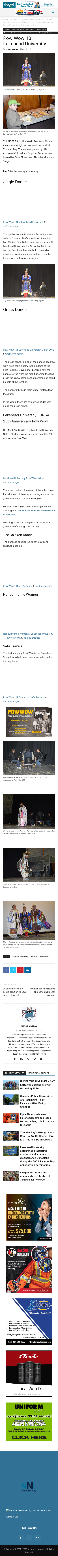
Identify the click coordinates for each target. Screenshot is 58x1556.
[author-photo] (29, 1021)
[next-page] (10, 1187)
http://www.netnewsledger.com (29, 1030)
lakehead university (20, 956)
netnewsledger (11, 226)
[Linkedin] (27, 970)
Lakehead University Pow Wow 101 (22, 478)
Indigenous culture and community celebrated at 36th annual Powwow (35, 1176)
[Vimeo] (35, 1059)
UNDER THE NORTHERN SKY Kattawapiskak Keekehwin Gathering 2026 (37, 1085)
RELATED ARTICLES (14, 1073)
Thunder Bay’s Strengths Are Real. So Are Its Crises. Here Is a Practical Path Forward (37, 1136)
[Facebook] (6, 970)
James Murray (12, 49)
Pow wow (44, 956)
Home (5, 19)
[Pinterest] (20, 970)
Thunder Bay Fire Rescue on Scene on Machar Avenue (42, 992)
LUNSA (34, 956)
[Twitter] (13, 970)
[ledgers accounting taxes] (29, 1321)
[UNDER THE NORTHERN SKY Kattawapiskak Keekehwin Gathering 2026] (11, 1085)
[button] (5, 12)
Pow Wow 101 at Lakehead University (23, 222)
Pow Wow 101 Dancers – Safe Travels (23, 697)
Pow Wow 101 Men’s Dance (17, 586)
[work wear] (29, 1269)
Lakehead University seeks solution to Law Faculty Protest (14, 992)
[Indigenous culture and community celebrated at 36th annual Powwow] (11, 1176)
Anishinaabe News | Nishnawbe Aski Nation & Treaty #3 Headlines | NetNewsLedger (28, 23)
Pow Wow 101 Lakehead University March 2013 (28, 349)
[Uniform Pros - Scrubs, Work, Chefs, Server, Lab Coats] (29, 1422)
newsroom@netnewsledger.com (35, 1516)
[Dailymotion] (16, 1059)
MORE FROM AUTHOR (38, 1073)
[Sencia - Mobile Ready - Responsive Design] (29, 1373)
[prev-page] (5, 1187)
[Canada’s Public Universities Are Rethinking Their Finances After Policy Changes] (11, 1099)
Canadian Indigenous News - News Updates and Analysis (25, 29)
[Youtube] (42, 1059)
